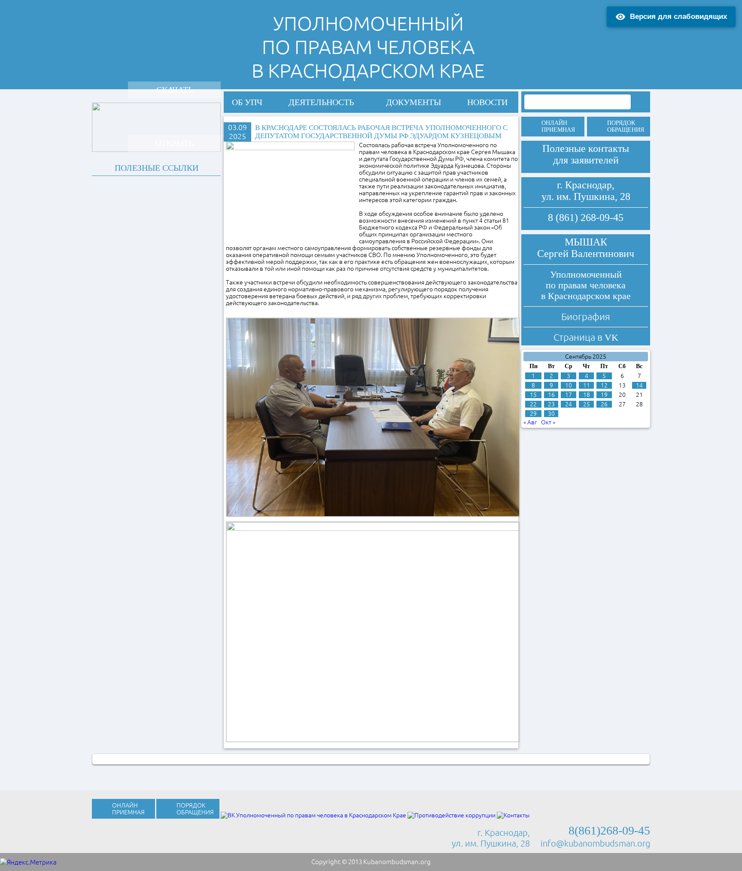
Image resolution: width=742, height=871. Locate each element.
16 (551, 394)
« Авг (530, 422)
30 (551, 413)
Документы (413, 102)
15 (533, 394)
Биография (585, 316)
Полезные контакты (585, 148)
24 (568, 404)
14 (639, 385)
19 (604, 394)
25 (586, 404)
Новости (487, 102)
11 (586, 385)
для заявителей (586, 160)
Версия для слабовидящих (678, 16)
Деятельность (321, 102)
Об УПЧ (247, 102)
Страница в (585, 337)
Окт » (548, 422)
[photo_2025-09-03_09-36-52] (373, 631)
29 (533, 413)
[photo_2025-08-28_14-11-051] (373, 416)
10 (568, 385)
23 (551, 404)
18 (586, 394)
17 (568, 394)
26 (604, 404)
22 (533, 404)
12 (604, 385)
